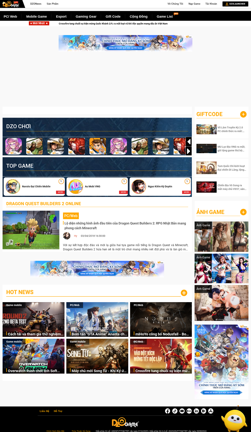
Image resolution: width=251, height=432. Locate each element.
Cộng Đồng (139, 16)
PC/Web (74, 305)
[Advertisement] (125, 81)
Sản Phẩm (52, 3)
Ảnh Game (210, 212)
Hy (75, 235)
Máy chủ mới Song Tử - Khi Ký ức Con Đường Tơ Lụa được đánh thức (99, 371)
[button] (189, 151)
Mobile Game (36, 16)
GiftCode (209, 114)
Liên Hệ (44, 411)
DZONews (35, 3)
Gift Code (113, 16)
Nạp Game (194, 3)
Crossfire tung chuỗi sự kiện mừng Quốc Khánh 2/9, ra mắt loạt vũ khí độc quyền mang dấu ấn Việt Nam (163, 371)
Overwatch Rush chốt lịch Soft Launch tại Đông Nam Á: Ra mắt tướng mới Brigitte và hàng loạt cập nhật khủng (34, 371)
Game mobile (14, 305)
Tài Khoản (211, 3)
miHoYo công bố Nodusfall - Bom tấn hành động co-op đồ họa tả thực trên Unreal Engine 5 (162, 334)
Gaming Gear (86, 16)
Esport (61, 16)
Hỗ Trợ (58, 411)
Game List (165, 16)
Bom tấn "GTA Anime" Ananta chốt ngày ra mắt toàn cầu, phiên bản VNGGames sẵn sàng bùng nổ (100, 334)
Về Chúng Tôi (175, 3)
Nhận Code (229, 129)
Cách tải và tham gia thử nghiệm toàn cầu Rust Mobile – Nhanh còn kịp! (36, 334)
